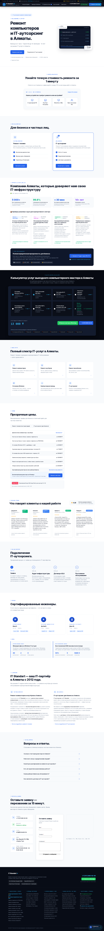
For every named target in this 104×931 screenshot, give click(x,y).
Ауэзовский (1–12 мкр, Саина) (69, 899)
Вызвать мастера (17, 52)
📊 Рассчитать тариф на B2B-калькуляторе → (80, 259)
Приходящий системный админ (51, 899)
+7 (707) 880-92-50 (74, 3)
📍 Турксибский (78, 331)
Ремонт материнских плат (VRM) (15, 912)
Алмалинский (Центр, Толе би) (69, 897)
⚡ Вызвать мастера (95, 4)
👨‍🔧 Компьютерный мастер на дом (15, 897)
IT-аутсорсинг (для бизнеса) (41, 426)
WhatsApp (85, 4)
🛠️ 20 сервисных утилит (86, 893)
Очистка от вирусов (84, 904)
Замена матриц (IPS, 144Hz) (14, 906)
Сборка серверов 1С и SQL (50, 904)
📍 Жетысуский (70, 331)
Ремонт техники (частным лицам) (21, 426)
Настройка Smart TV (48, 914)
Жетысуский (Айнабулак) (68, 906)
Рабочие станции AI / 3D (49, 897)
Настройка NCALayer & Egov (86, 899)
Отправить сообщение (49, 854)
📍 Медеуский (28, 331)
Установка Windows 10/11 (49, 906)
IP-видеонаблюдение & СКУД (51, 895)
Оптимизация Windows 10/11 (50, 916)
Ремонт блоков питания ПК (14, 920)
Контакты (63, 4)
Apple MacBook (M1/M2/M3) (32, 893)
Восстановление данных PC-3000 (16, 916)
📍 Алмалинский (36, 331)
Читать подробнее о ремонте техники (22, 724)
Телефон (41, 834)
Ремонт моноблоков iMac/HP (14, 918)
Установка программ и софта (50, 908)
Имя (40, 827)
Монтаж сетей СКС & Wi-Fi (50, 893)
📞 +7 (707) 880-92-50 (86, 323)
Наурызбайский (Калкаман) (68, 908)
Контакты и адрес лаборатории (87, 908)
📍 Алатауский (62, 331)
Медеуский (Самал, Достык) (68, 895)
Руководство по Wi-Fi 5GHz (86, 902)
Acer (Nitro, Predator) (31, 902)
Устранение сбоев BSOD (85, 897)
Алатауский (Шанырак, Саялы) (69, 902)
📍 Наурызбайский (53, 331)
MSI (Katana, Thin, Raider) (32, 906)
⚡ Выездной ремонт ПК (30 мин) (15, 894)
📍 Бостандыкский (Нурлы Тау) (17, 331)
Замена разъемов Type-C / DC (15, 910)
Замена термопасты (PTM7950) (15, 900)
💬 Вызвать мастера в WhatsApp (67, 323)
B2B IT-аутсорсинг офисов (50, 902)
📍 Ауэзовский (45, 331)
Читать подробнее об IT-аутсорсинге (65, 724)
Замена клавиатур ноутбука (14, 904)
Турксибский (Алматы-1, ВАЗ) (68, 904)
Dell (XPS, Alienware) (30, 904)
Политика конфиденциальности (81, 928)
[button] (52, 753)
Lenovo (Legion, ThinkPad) (32, 897)
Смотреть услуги (20, 165)
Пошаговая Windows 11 (85, 895)
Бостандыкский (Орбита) (67, 893)
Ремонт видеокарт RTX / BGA (15, 914)
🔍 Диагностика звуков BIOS (87, 906)
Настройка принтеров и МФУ (50, 912)
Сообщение (42, 841)
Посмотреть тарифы (63, 165)
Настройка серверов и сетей (51, 910)
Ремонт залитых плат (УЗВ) (14, 908)
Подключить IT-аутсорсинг (34, 52)
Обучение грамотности (49, 918)
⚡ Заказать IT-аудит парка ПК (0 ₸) (80, 256)
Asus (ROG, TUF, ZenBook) (32, 895)
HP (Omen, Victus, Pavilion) (32, 899)
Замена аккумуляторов (13, 902)
